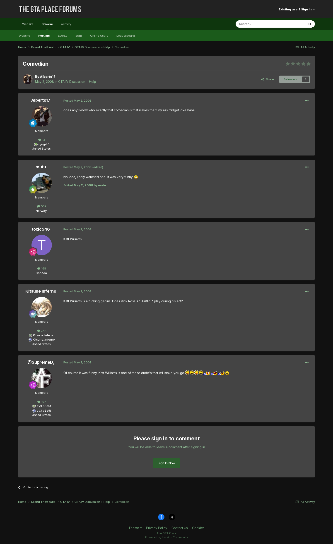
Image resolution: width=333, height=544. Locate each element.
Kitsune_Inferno (44, 339)
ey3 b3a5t (44, 406)
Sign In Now (166, 463)
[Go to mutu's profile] (41, 183)
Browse (47, 24)
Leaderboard (125, 35)
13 (43, 139)
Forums (44, 35)
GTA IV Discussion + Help (77, 82)
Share (269, 79)
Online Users (99, 35)
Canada (41, 273)
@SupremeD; (40, 362)
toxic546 (41, 229)
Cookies (198, 528)
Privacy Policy (156, 528)
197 (43, 401)
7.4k (43, 330)
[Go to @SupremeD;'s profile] (41, 378)
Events (62, 35)
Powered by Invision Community (166, 537)
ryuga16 (44, 144)
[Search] (310, 24)
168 (43, 268)
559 (43, 206)
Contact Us (179, 528)
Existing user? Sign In (296, 9)
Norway (41, 210)
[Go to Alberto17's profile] (28, 79)
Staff (78, 35)
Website (28, 24)
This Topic (292, 24)
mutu (41, 167)
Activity (66, 24)
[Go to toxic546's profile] (41, 245)
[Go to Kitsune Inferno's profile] (41, 307)
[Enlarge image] (136, 177)
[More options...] (306, 100)
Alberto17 (48, 77)
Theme (134, 528)
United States (41, 148)
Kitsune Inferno (40, 291)
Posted (77, 100)
